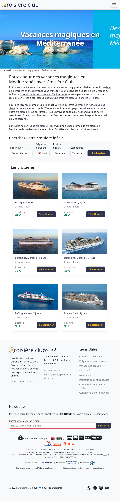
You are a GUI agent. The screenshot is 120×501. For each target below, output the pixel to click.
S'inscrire (103, 425)
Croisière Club (25, 487)
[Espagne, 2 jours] (35, 186)
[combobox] (21, 153)
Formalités (85, 370)
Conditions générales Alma (94, 392)
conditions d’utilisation (76, 468)
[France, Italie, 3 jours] (84, 296)
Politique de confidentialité (94, 379)
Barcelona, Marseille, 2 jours (30, 257)
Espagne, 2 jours (24, 202)
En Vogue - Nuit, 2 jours (28, 313)
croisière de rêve (25, 111)
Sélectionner (46, 214)
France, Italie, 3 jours (75, 313)
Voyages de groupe (90, 365)
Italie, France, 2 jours (75, 202)
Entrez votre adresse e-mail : (25, 421)
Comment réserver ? (90, 356)
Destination (16, 147)
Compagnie (76, 147)
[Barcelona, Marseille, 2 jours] (35, 241)
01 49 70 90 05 (52, 370)
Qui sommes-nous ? (22, 381)
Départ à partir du (41, 146)
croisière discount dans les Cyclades (78, 97)
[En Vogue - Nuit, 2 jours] (35, 296)
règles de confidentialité (56, 468)
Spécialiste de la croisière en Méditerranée (43, 94)
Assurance (85, 375)
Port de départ (57, 146)
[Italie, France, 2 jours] (84, 186)
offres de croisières (36, 125)
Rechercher (98, 153)
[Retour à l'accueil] (27, 349)
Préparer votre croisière (92, 361)
